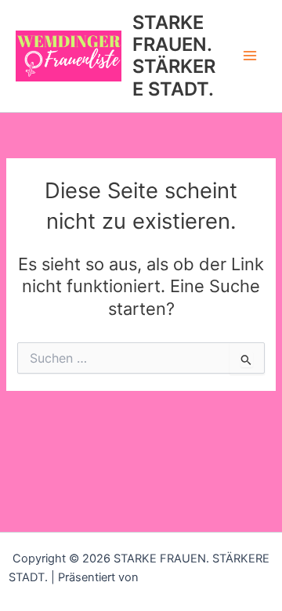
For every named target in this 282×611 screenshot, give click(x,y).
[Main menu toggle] (249, 56)
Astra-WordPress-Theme (208, 577)
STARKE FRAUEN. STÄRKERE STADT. (173, 55)
